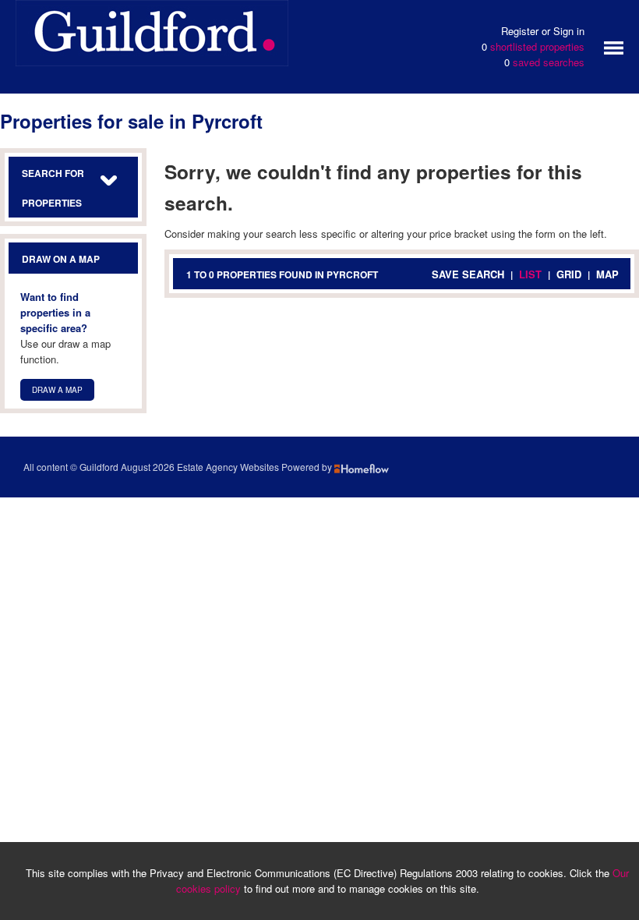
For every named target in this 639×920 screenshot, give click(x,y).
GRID (568, 274)
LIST (530, 274)
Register (519, 30)
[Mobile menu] (613, 46)
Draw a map (57, 389)
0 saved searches (544, 62)
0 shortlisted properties (533, 46)
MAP (607, 274)
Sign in (568, 30)
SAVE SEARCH (468, 274)
